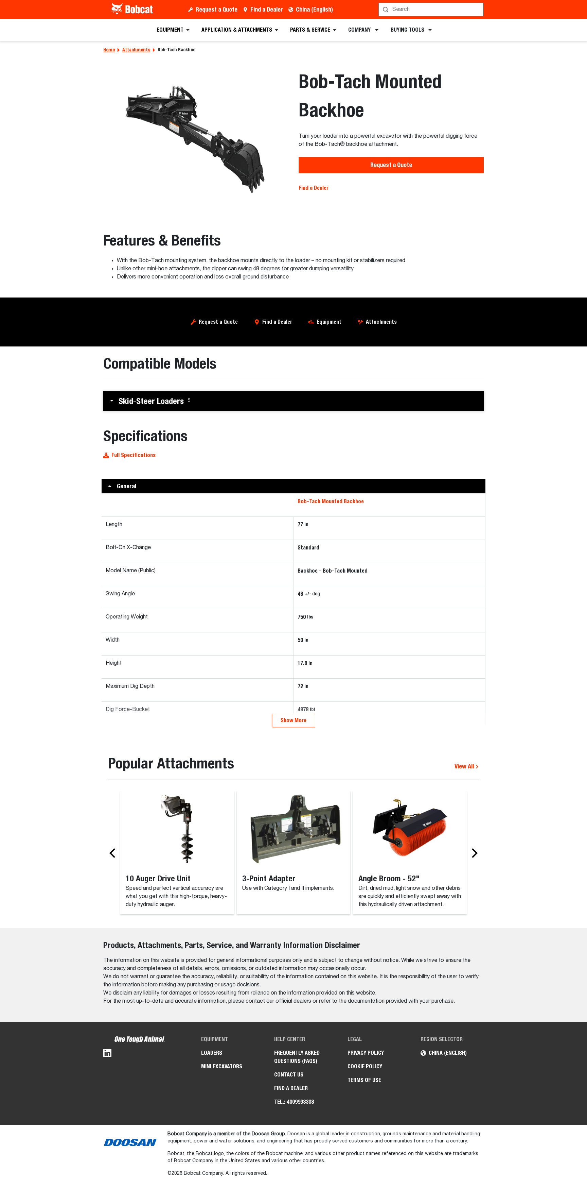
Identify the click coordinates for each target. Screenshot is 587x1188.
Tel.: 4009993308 (294, 1102)
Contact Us (288, 1074)
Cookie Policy (365, 1066)
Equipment (329, 322)
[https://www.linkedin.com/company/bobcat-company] (107, 1054)
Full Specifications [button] (133, 455)
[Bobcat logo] (132, 9)
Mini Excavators (221, 1066)
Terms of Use (364, 1080)
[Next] (473, 853)
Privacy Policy (366, 1053)
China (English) (314, 9)
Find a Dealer (266, 9)
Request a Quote (216, 9)
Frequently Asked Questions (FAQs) (297, 1057)
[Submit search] (477, 9)
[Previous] (114, 853)
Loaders (211, 1053)
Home (109, 49)
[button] (293, 401)
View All (465, 766)
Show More (293, 720)
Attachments (136, 49)
